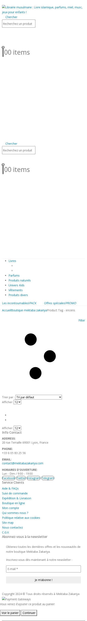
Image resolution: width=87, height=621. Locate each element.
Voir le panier (10, 613)
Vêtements (15, 290)
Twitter (21, 478)
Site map (8, 522)
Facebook (8, 478)
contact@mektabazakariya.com (22, 463)
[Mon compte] (43, 32)
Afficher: (7, 402)
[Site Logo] (43, 9)
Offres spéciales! (60, 303)
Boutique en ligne (13, 503)
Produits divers (18, 295)
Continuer (29, 613)
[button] (3, 2)
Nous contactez (12, 527)
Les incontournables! (19, 303)
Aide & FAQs (10, 488)
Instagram (33, 478)
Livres (12, 261)
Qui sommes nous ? (15, 513)
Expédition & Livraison (16, 498)
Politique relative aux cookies (21, 518)
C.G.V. (5, 532)
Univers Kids (16, 285)
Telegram (47, 478)
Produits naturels (19, 280)
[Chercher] (39, 24)
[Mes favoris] (43, 42)
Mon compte (10, 508)
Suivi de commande (15, 493)
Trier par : (8, 397)
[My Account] (43, 159)
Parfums (14, 275)
